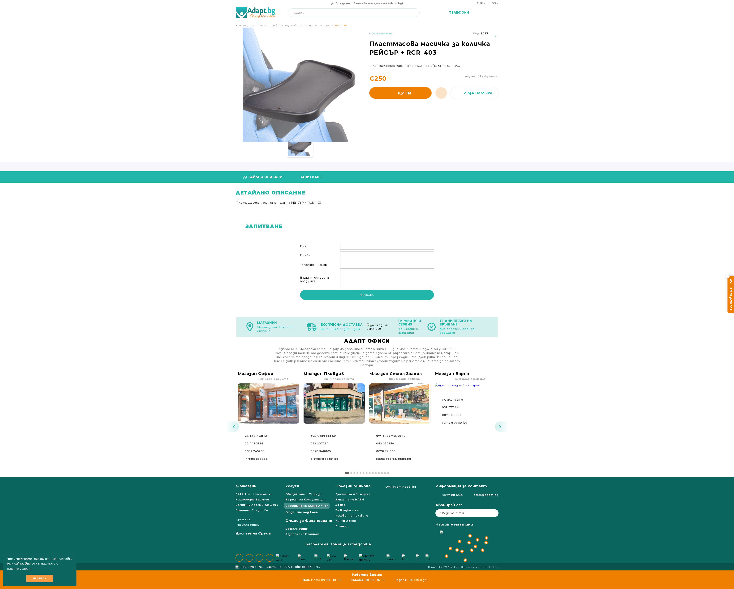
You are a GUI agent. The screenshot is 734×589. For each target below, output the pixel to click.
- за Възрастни (247, 524)
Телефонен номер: (314, 265)
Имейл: (305, 255)
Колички (341, 25)
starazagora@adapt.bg (393, 458)
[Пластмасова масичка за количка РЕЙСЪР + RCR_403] (300, 144)
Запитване (310, 177)
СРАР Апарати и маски (253, 494)
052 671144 (450, 407)
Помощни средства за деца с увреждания (280, 25)
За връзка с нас (347, 510)
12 (382, 473)
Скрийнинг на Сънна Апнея (306, 506)
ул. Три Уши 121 (256, 436)
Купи (405, 93)
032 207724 (319, 443)
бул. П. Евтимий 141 (391, 436)
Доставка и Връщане (352, 494)
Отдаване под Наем (301, 512)
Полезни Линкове (353, 486)
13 (385, 473)
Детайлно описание (263, 177)
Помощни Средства (251, 510)
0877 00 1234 (452, 495)
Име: (303, 245)
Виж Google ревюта (273, 378)
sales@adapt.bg (486, 495)
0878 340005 (320, 451)
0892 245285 (254, 451)
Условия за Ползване (351, 515)
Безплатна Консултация (305, 499)
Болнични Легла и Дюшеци (256, 505)
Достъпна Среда (253, 533)
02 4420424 (254, 443)
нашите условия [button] (19, 568)
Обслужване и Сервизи (303, 494)
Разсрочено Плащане (302, 534)
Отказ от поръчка (400, 486)
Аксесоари (322, 25)
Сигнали (341, 526)
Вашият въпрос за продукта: (314, 279)
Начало (240, 25)
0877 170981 (451, 415)
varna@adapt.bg (454, 422)
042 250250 (385, 443)
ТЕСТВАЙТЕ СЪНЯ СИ (730, 294)
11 (379, 473)
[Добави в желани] (496, 33)
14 (388, 473)
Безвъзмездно (296, 528)
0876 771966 (385, 451)
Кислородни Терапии (252, 499)
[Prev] (232, 426)
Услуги (292, 486)
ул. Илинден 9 (452, 399)
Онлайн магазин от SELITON (480, 566)
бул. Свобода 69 (323, 436)
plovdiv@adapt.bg (324, 458)
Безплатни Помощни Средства (338, 544)
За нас (340, 505)
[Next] (501, 426)
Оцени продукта (381, 33)
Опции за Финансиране (308, 521)
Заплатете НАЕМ (349, 499)
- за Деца (242, 519)
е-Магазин (246, 486)
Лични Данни (345, 521)
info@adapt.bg (256, 458)
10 (376, 473)
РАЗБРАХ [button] (39, 578)
